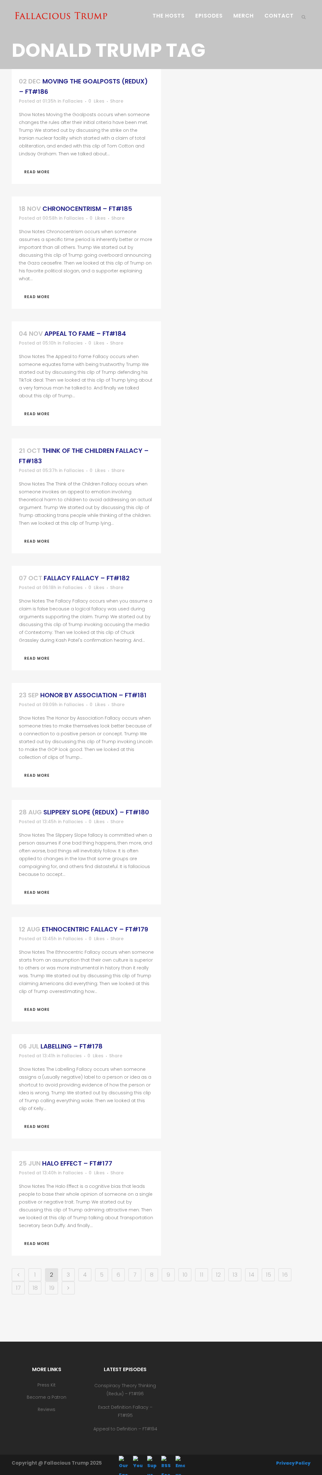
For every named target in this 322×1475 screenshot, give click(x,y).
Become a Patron (46, 1397)
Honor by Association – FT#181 (93, 695)
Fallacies (73, 101)
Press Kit (46, 1385)
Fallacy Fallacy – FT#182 (87, 578)
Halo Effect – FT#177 (77, 1163)
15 (268, 1275)
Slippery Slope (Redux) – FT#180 (96, 812)
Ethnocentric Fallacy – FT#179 (95, 929)
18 (35, 1288)
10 (184, 1275)
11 (201, 1275)
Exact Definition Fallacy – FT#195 (125, 1411)
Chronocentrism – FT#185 (87, 208)
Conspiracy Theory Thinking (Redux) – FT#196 (125, 1389)
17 (18, 1288)
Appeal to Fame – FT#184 (85, 333)
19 (51, 1288)
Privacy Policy (293, 1463)
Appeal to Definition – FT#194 (125, 1429)
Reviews (46, 1409)
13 (234, 1275)
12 (218, 1275)
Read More (37, 171)
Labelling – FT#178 (72, 1046)
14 (251, 1275)
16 (285, 1275)
